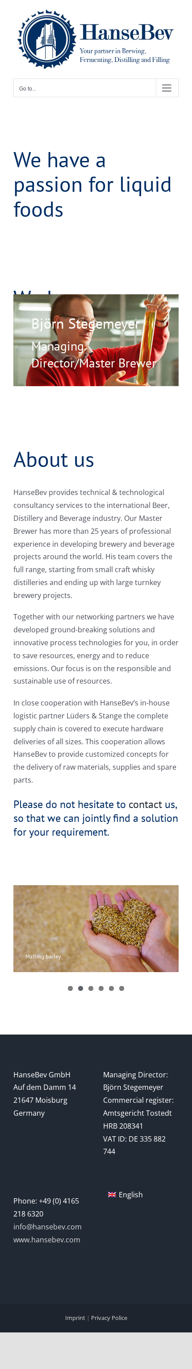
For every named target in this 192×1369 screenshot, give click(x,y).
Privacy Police (109, 1318)
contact (145, 804)
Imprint (75, 1318)
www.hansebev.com (46, 1240)
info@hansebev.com (47, 1227)
